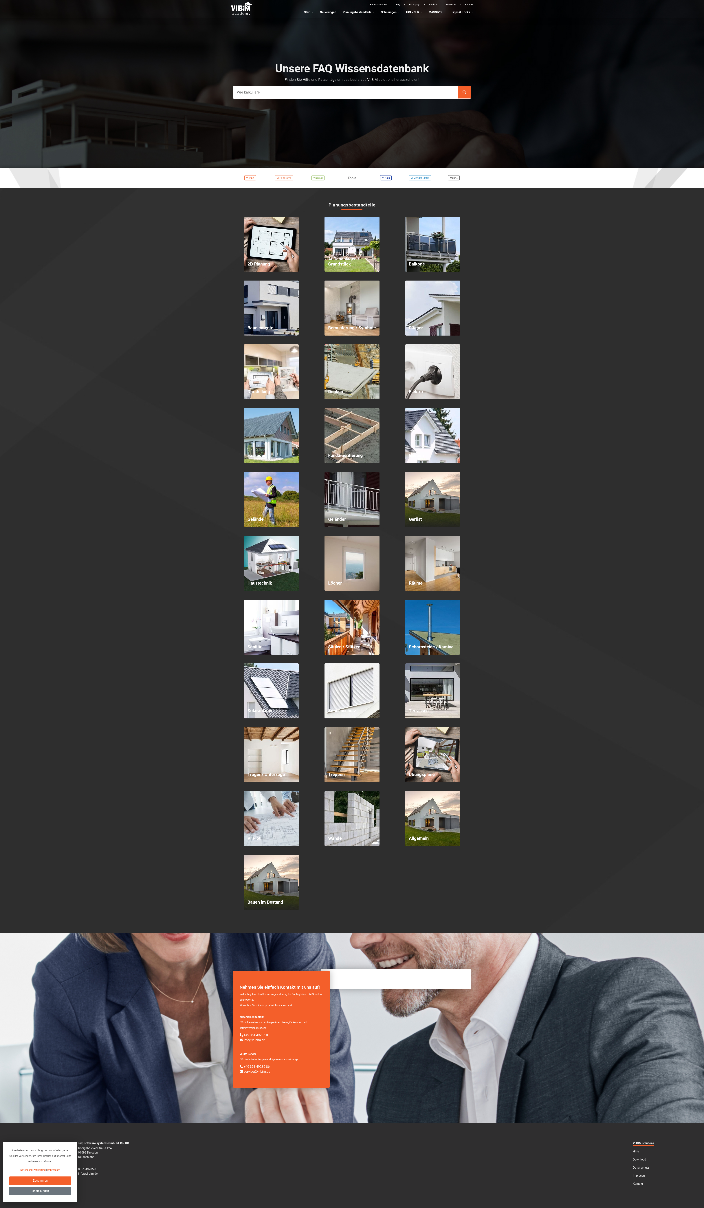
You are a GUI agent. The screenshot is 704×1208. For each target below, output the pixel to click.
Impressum (640, 1175)
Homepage (414, 4)
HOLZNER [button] (413, 12)
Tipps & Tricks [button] (461, 12)
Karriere (433, 4)
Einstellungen (40, 1191)
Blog (398, 4)
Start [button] (307, 12)
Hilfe (636, 1151)
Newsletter (451, 4)
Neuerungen (328, 12)
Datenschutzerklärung (33, 1169)
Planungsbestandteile (357, 12)
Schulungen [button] (389, 12)
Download (639, 1159)
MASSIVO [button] (435, 12)
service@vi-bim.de (256, 1071)
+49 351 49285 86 (256, 1066)
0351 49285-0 (87, 1169)
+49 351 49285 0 (255, 1035)
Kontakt (469, 4)
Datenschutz (641, 1167)
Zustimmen (40, 1180)
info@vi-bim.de (254, 1040)
